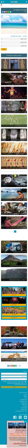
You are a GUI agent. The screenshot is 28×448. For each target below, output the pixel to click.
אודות (26, 398)
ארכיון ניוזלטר (24, 404)
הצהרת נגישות (24, 407)
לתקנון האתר (17, 383)
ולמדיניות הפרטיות (11, 383)
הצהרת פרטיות (24, 409)
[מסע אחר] (14, 2)
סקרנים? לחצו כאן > (19, 443)
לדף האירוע (14, 295)
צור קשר (25, 396)
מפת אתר (25, 406)
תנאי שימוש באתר (23, 401)
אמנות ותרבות (21, 4)
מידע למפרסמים (23, 399)
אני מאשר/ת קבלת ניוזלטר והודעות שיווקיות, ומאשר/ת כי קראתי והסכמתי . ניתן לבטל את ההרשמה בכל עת (14, 383)
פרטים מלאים (14, 336)
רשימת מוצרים (24, 402)
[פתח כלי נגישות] (1, 5)
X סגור (26, 421)
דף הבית (25, 4)
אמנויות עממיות (15, 4)
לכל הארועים (14, 317)
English (25, 394)
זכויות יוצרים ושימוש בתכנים (21, 411)
